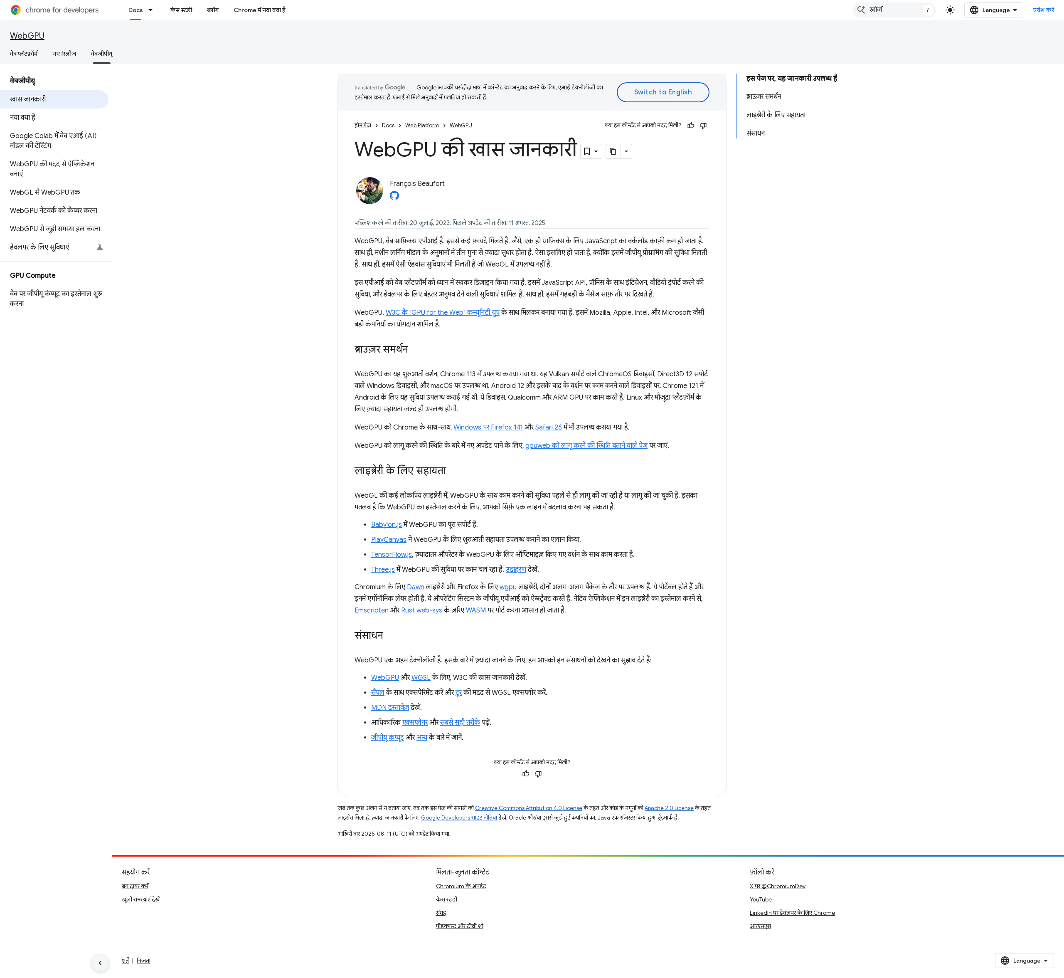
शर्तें (125, 960)
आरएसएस (760, 926)
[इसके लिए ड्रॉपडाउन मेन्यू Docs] (153, 10)
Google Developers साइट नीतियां (459, 817)
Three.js (383, 570)
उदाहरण (516, 570)
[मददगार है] (691, 125)
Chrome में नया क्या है (260, 10)
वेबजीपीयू (101, 53)
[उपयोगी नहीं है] (703, 125)
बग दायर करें (135, 886)
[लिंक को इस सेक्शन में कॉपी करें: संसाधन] (391, 636)
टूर (459, 693)
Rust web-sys (421, 610)
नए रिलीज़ (64, 53)
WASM (476, 610)
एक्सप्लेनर (415, 723)
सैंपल (377, 693)
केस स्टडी (181, 10)
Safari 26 (548, 427)
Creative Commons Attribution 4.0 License (528, 808)
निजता (143, 960)
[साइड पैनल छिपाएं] (100, 963)
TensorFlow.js (391, 555)
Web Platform (422, 125)
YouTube (761, 899)
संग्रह (441, 912)
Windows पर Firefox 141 (488, 427)
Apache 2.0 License (669, 808)
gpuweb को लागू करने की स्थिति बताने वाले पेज (586, 446)
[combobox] (894, 9)
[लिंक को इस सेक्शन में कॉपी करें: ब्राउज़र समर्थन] (416, 350)
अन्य (421, 738)
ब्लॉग (213, 10)
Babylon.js (386, 525)
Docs (135, 10)
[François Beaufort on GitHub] (394, 198)
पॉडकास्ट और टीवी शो (459, 926)
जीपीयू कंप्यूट (387, 738)
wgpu (508, 587)
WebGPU (27, 36)
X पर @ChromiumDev (777, 886)
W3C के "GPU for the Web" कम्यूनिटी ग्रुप (443, 313)
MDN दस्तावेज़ (390, 708)
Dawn (415, 587)
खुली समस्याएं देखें (141, 899)
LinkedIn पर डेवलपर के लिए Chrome (792, 912)
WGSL (421, 678)
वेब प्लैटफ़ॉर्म (23, 53)
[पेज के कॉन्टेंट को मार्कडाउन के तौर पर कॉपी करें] (613, 151)
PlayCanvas (388, 540)
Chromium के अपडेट (461, 886)
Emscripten (372, 610)
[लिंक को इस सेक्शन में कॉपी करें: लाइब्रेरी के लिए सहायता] (454, 472)
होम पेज (363, 125)
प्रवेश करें (1043, 10)
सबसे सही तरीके (460, 723)
